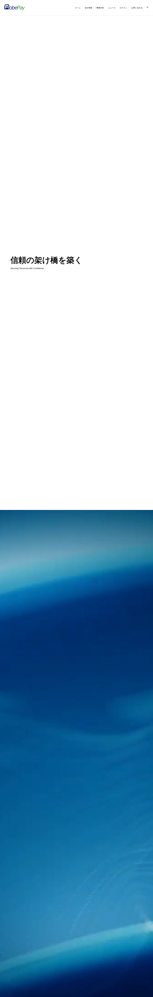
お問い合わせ (137, 8)
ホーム (78, 8)
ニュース (112, 8)
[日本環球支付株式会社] (14, 7)
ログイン (123, 8)
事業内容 (100, 8)
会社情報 (88, 8)
